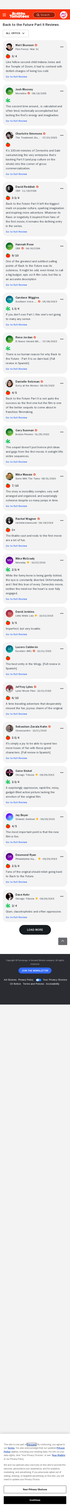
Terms (11, 1448)
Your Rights (58, 1455)
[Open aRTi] (64, 15)
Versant (31, 1444)
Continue (34, 1500)
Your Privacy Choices (55, 979)
